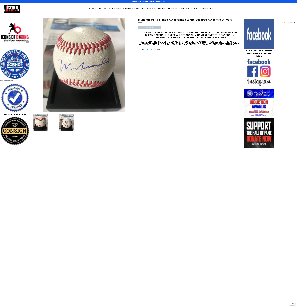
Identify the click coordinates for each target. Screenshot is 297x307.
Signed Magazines (172, 8)
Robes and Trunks (139, 8)
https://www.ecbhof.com (6, 80)
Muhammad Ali (184, 8)
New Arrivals (103, 8)
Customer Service (208, 8)
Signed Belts (161, 8)
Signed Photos (151, 8)
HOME (84, 8)
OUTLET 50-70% (196, 8)
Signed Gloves (128, 8)
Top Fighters (93, 8)
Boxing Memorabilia (115, 8)
